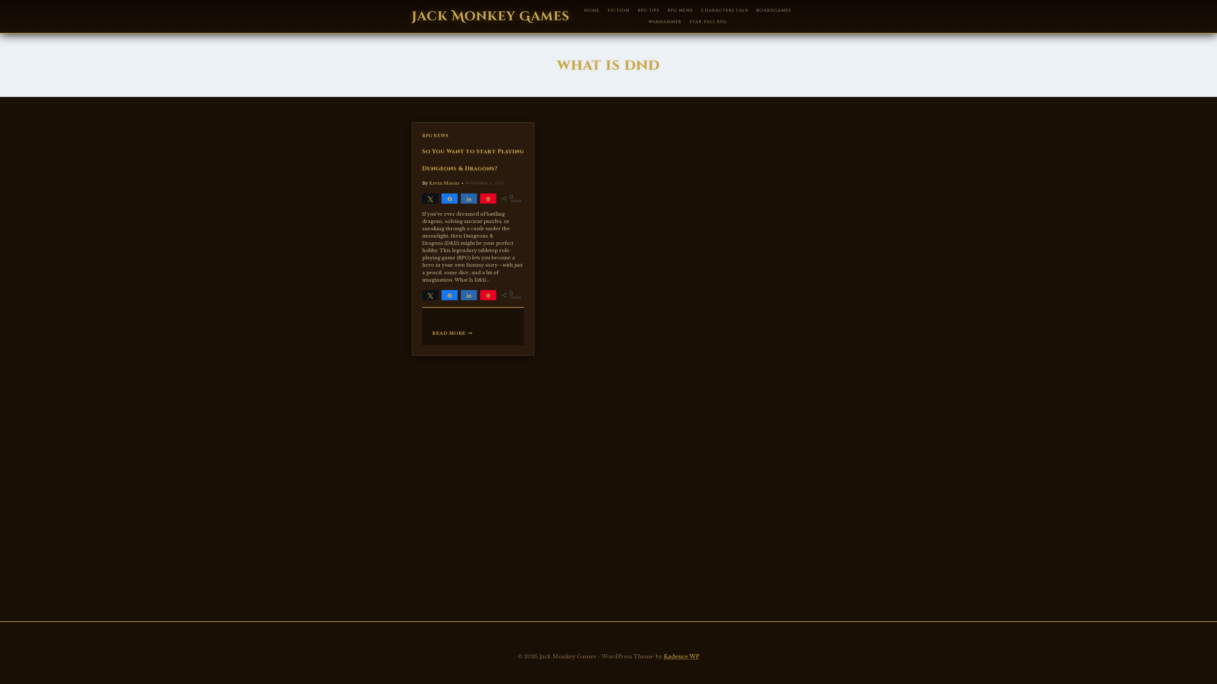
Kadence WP (681, 656)
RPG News (680, 10)
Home (591, 10)
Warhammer (665, 22)
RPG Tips (649, 10)
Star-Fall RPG (708, 22)
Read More (452, 333)
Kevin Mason (444, 183)
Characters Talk (724, 10)
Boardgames (773, 10)
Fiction (619, 10)
